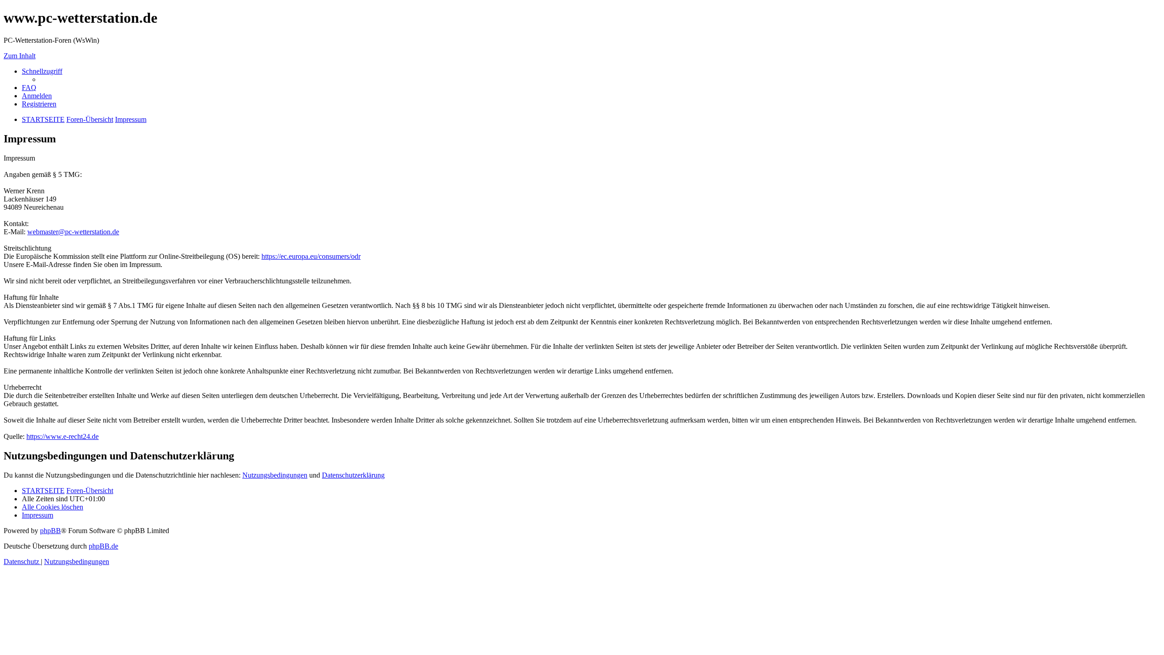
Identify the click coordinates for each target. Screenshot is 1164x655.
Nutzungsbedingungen (274, 475)
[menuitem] (29, 87)
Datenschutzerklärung (353, 475)
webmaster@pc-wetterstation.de (73, 232)
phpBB (50, 530)
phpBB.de (103, 546)
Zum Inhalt (19, 56)
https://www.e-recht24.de (62, 436)
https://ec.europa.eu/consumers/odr (311, 256)
